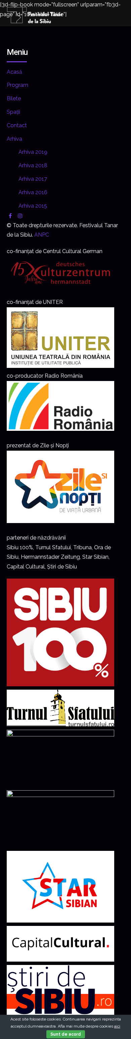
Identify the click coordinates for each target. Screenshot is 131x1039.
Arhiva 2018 (32, 165)
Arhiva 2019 (32, 152)
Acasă (14, 72)
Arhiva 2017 (32, 179)
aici (117, 1026)
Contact (17, 125)
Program (17, 85)
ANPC (41, 235)
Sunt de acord (65, 1034)
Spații (13, 112)
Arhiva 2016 (32, 192)
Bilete (14, 98)
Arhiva (14, 139)
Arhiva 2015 (32, 206)
